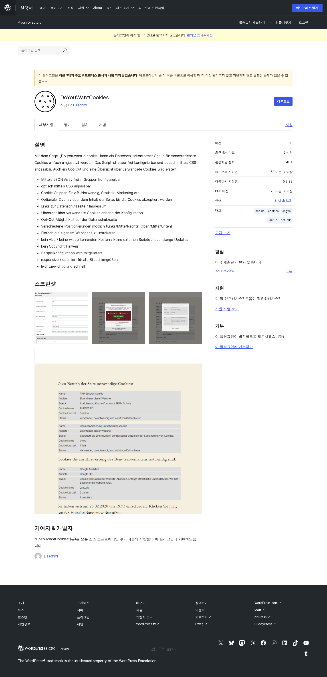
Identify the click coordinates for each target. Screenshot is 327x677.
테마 (80, 610)
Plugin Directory (29, 22)
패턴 (80, 624)
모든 (289, 271)
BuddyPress (265, 624)
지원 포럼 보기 (227, 309)
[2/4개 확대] (139, 297)
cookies (273, 211)
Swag (201, 624)
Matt (259, 610)
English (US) (284, 200)
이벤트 (200, 610)
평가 (67, 124)
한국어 (64, 649)
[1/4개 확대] (82, 297)
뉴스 (21, 610)
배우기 (140, 603)
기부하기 (203, 617)
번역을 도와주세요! (200, 35)
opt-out (286, 220)
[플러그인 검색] (65, 50)
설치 (85, 124)
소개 (21, 603)
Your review (224, 271)
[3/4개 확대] (196, 297)
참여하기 (201, 603)
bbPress (262, 617)
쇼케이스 (83, 603)
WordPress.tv (148, 624)
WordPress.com (267, 603)
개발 (102, 124)
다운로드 (283, 101)
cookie (259, 211)
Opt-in (273, 220)
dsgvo (286, 211)
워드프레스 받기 (307, 8)
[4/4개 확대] (196, 354)
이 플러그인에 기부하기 (234, 346)
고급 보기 (222, 232)
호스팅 (22, 617)
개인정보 (24, 624)
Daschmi (80, 105)
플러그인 (83, 617)
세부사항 (46, 124)
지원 (289, 124)
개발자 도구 (144, 617)
